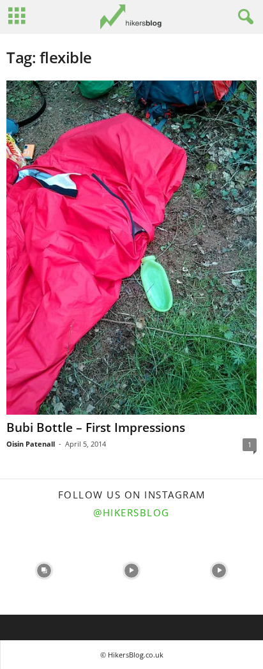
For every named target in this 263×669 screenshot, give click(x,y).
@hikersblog (131, 512)
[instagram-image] (43, 571)
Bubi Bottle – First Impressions (95, 427)
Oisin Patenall (30, 444)
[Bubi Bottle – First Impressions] (131, 248)
